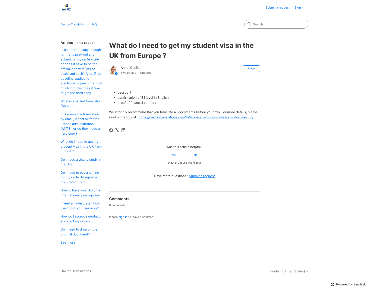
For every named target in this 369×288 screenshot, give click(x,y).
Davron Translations (74, 24)
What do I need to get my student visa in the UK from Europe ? (81, 146)
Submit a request (278, 7)
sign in (123, 217)
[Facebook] (111, 130)
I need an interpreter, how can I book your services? (80, 205)
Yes (173, 154)
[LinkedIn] (123, 130)
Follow (251, 68)
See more (68, 242)
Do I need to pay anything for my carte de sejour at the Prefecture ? (80, 177)
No (195, 154)
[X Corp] (117, 130)
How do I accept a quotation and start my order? (81, 218)
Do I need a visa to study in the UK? (81, 161)
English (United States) (288, 271)
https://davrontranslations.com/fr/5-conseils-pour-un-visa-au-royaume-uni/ (196, 117)
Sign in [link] (299, 7)
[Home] (66, 8)
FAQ (94, 24)
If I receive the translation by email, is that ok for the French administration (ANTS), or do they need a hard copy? (80, 123)
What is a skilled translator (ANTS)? (80, 103)
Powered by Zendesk (351, 284)
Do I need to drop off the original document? (79, 231)
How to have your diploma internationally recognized (80, 192)
